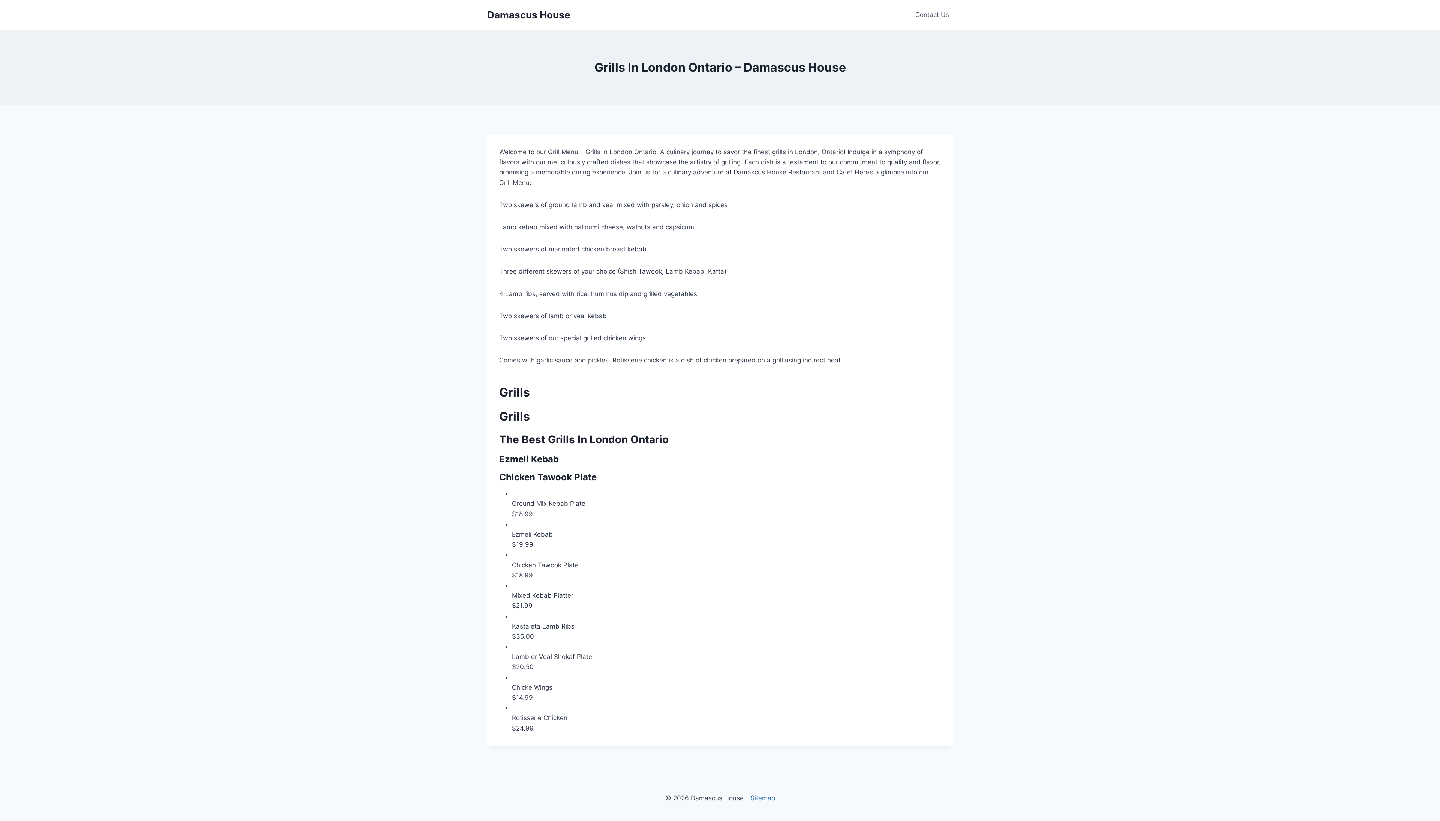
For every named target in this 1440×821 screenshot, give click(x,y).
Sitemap (762, 798)
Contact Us (932, 14)
